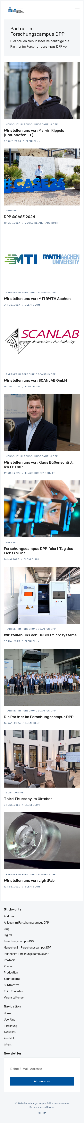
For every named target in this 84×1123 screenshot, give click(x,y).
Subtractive (15, 792)
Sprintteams (12, 979)
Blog (6, 929)
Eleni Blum (33, 141)
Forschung (10, 1026)
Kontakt (9, 1038)
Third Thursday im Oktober (28, 799)
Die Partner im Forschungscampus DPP (38, 717)
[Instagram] (39, 1113)
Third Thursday (13, 991)
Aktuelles (10, 1032)
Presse (11, 542)
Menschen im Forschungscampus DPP (32, 124)
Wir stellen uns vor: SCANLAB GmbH (35, 380)
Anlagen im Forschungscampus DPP (26, 922)
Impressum (60, 1103)
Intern (8, 1044)
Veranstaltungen (14, 997)
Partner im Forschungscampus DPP (31, 292)
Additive (9, 916)
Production (11, 972)
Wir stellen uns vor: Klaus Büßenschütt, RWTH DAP (39, 464)
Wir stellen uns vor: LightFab (29, 880)
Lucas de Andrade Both (41, 222)
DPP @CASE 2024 (19, 216)
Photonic (12, 210)
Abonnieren (42, 1081)
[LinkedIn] (44, 1113)
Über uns (9, 1019)
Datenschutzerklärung (42, 1107)
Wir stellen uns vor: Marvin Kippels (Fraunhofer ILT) (34, 132)
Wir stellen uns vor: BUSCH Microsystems (40, 635)
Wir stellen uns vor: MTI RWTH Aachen (37, 298)
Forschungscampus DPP (19, 941)
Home (7, 1013)
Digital (8, 935)
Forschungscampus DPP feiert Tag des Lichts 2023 (38, 550)
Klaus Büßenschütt (40, 473)
